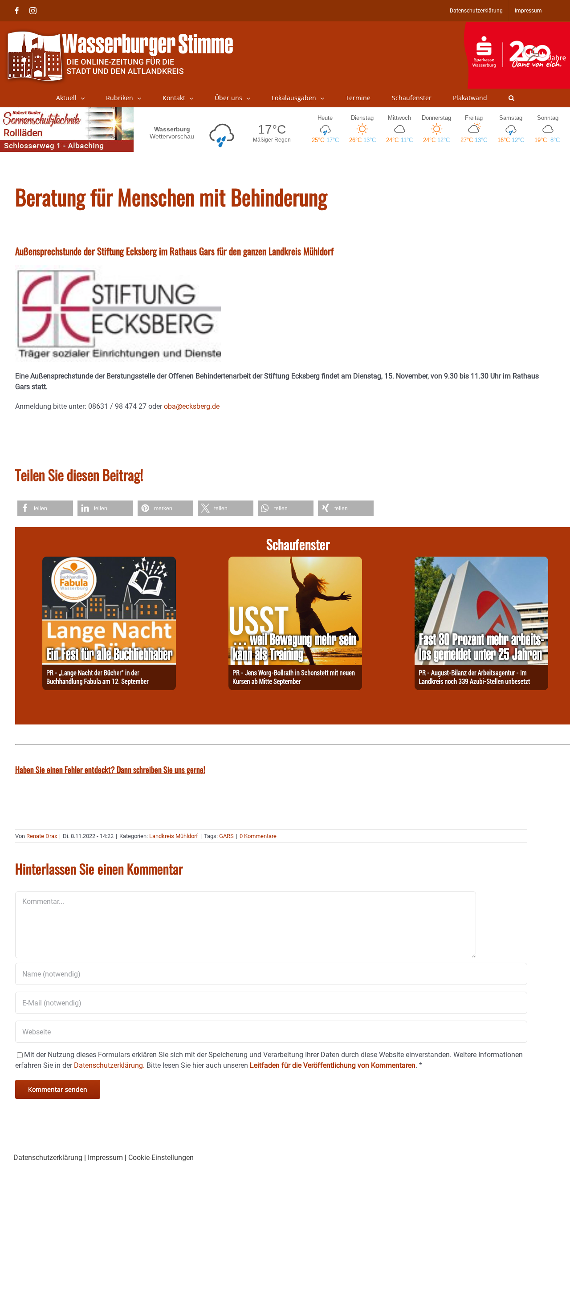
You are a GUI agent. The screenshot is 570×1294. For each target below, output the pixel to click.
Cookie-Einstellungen (161, 1157)
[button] (511, 98)
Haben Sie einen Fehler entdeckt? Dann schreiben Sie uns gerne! (110, 769)
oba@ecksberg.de (192, 406)
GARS (226, 836)
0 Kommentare (258, 836)
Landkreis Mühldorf (173, 836)
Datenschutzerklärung (47, 1157)
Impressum (105, 1157)
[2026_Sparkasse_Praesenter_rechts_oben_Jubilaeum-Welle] (517, 26)
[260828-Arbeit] (481, 561)
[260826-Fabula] (109, 561)
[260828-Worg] (295, 561)
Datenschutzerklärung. (109, 1065)
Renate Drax (41, 836)
